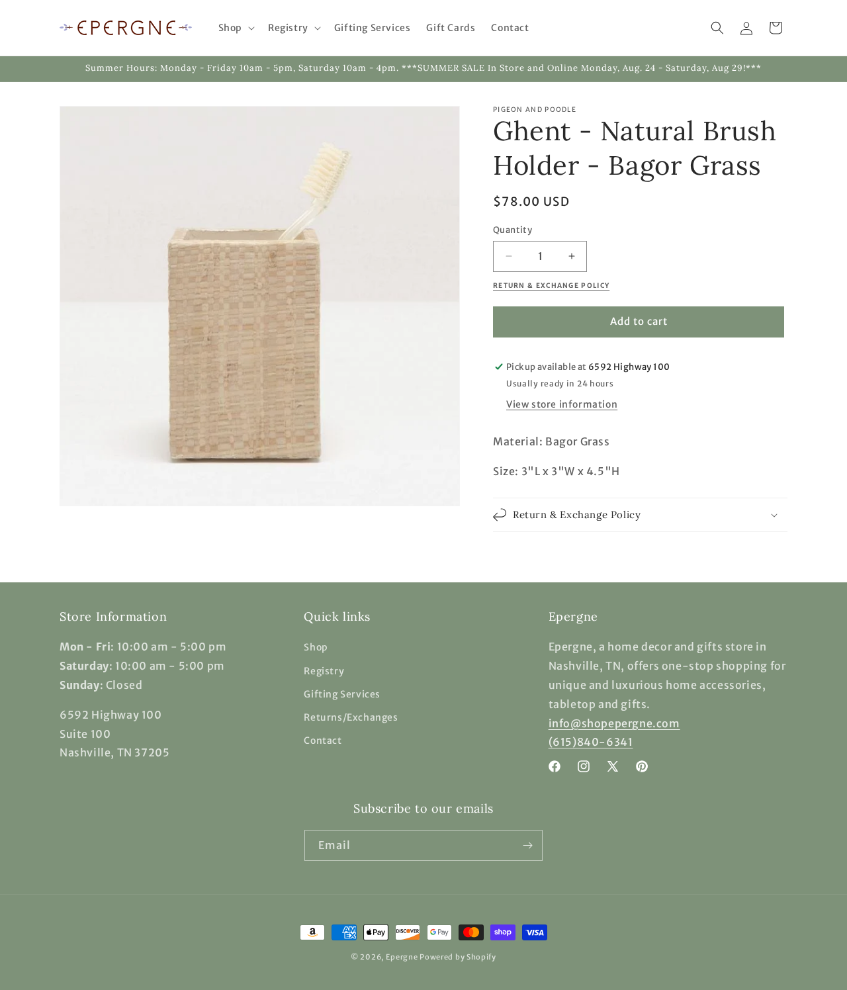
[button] (235, 28)
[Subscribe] (527, 845)
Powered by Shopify (458, 957)
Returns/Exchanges (351, 717)
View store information (561, 404)
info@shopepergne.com (614, 723)
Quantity (512, 230)
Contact (322, 740)
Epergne (402, 957)
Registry (324, 671)
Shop (316, 647)
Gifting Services (342, 694)
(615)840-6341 (591, 741)
